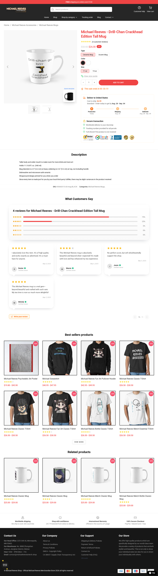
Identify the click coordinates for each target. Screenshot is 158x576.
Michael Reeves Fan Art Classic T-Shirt (59, 429)
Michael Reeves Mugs (48, 25)
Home (6, 25)
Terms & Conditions (50, 544)
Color (83, 59)
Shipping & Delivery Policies (91, 541)
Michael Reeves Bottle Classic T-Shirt (97, 429)
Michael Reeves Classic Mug (16, 496)
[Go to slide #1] (34, 109)
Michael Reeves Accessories (24, 25)
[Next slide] (73, 66)
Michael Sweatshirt (50, 379)
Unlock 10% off (5, 565)
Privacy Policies (49, 548)
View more (79, 442)
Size (82, 67)
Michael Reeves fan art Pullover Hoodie (98, 379)
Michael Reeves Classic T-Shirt (132, 379)
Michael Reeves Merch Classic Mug (96, 496)
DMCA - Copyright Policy (52, 551)
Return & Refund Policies (90, 548)
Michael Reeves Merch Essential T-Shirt (136, 429)
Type (83, 51)
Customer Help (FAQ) (89, 555)
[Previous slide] (7, 66)
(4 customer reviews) (100, 42)
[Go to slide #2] (47, 109)
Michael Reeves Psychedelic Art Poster (20, 379)
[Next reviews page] (147, 317)
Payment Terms (87, 544)
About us (46, 541)
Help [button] (153, 573)
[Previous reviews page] (135, 317)
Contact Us (85, 551)
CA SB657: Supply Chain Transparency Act (59, 555)
